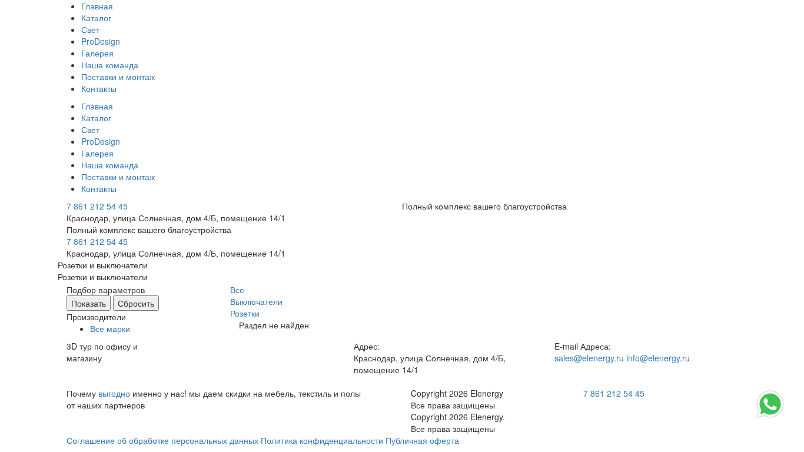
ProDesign (100, 41)
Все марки (110, 328)
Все (237, 289)
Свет (90, 29)
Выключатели (256, 301)
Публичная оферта (422, 440)
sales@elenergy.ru (589, 358)
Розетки (245, 313)
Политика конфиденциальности (322, 440)
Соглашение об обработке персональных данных (162, 440)
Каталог (96, 18)
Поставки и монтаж (118, 76)
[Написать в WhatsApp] (770, 417)
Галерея (97, 53)
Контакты (99, 88)
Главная (97, 6)
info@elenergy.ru (658, 358)
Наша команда (109, 65)
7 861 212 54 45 (97, 206)
